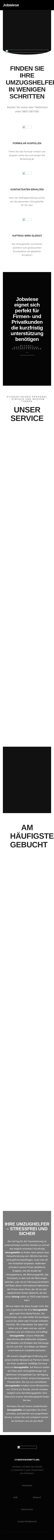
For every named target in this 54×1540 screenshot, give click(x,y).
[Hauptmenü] (48, 5)
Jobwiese (11, 5)
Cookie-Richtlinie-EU (27, 1521)
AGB (15, 1497)
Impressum (27, 1485)
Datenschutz (27, 1509)
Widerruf (37, 1497)
